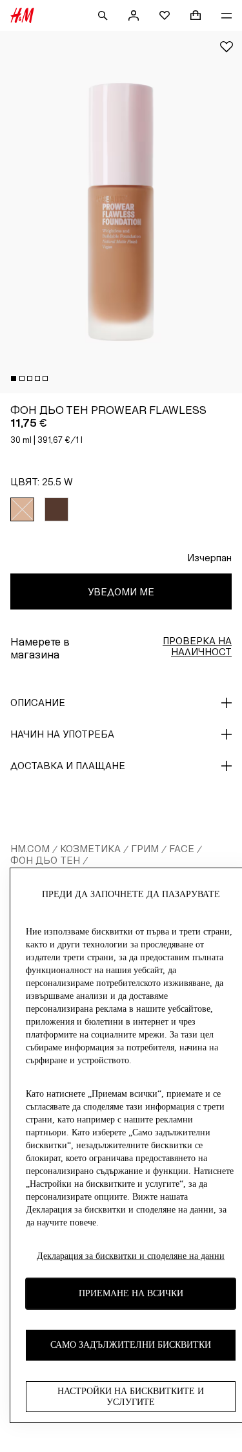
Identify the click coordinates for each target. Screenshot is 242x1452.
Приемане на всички (131, 1293)
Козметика (90, 848)
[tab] (13, 378)
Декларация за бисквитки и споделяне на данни (131, 1256)
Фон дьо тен (45, 860)
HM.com (30, 848)
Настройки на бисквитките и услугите (130, 1396)
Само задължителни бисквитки (130, 1345)
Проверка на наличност (197, 646)
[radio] (22, 509)
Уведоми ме (121, 591)
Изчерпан (209, 557)
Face (181, 848)
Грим (145, 848)
